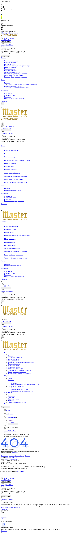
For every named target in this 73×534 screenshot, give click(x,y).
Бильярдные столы (10, 62)
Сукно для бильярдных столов (13, 75)
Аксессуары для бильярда (12, 72)
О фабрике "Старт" (10, 95)
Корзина (3, 518)
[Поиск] (2, 103)
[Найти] (2, 124)
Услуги (3, 80)
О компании (4, 90)
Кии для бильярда (9, 64)
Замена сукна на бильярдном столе (18, 87)
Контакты (4, 101)
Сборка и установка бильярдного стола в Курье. (22, 84)
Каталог (3, 58)
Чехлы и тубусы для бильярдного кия (15, 77)
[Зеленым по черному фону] (1, 18)
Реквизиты (7, 97)
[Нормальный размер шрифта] (2, 5)
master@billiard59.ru (7, 45)
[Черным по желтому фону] (1, 16)
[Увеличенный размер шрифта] (2, 7)
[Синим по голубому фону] (1, 14)
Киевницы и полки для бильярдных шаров (17, 66)
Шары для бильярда (10, 67)
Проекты (7, 83)
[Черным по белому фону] (1, 11)
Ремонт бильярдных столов (12, 86)
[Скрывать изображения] (1, 24)
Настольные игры (9, 69)
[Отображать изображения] (2, 22)
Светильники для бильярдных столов (15, 73)
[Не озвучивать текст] (1, 30)
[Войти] (1, 106)
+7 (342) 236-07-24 (11, 457)
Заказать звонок (5, 41)
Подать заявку (5, 56)
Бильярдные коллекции (11, 61)
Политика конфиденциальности (14, 98)
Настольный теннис (10, 70)
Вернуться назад (6, 452)
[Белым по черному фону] (1, 12)
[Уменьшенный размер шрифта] (1, 3)
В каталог (4, 531)
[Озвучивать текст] (2, 27)
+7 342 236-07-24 (8, 38)
